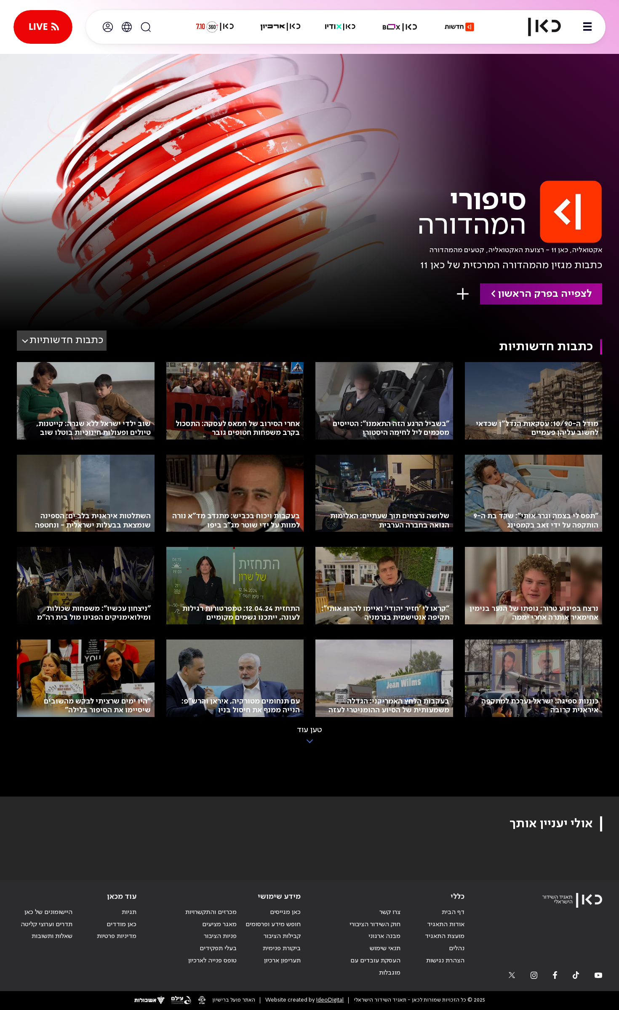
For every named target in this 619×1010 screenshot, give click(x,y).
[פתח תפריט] (587, 27)
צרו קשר (389, 912)
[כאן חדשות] (459, 27)
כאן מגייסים (285, 912)
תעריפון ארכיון (282, 960)
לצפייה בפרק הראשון (545, 294)
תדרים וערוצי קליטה (46, 924)
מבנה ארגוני (384, 936)
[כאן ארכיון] (280, 27)
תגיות (129, 912)
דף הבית (453, 912)
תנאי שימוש (385, 948)
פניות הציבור (220, 936)
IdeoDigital (330, 1000)
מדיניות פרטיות (116, 936)
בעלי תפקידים (218, 948)
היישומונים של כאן (48, 912)
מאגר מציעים (219, 924)
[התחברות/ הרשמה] (107, 27)
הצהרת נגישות (445, 960)
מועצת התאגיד (444, 936)
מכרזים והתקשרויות (211, 912)
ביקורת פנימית (282, 948)
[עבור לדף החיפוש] (145, 27)
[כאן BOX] (400, 27)
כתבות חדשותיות (66, 340)
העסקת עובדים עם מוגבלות (375, 966)
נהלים (456, 948)
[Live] (42, 27)
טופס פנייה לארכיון (212, 960)
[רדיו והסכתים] (340, 27)
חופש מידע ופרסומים (273, 924)
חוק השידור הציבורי (375, 924)
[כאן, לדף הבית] (537, 27)
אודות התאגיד (445, 924)
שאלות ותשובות (52, 936)
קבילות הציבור (282, 936)
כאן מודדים (121, 924)
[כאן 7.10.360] (215, 27)
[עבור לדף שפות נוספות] (126, 27)
